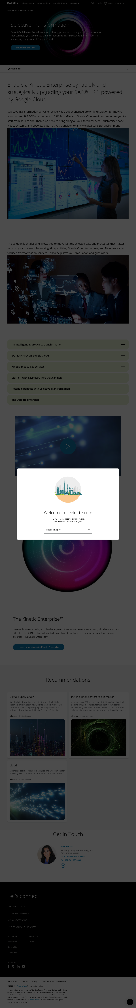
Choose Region (53, 529)
